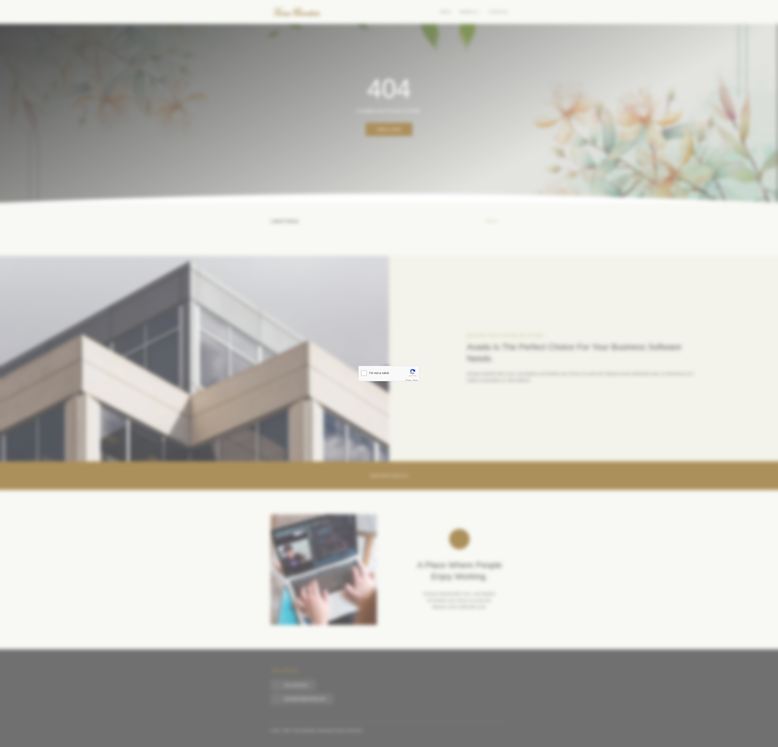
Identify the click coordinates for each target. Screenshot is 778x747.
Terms (415, 380)
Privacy (408, 380)
